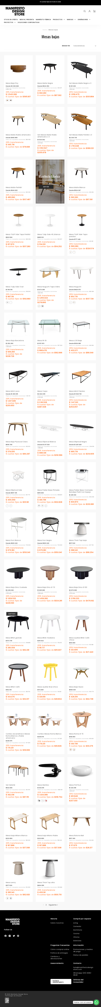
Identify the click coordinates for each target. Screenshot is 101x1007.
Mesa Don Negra (44, 540)
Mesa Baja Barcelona (15, 340)
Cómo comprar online (59, 949)
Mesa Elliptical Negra (78, 442)
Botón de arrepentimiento (58, 981)
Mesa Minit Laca (12, 391)
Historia (53, 919)
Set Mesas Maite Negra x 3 (80, 83)
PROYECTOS (8, 22)
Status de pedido (80, 955)
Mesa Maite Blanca (77, 187)
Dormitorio (77, 930)
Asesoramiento (57, 963)
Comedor (77, 926)
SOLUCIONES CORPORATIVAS (28, 22)
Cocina (76, 933)
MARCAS (70, 19)
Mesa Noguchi (75, 287)
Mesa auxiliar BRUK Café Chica (79, 639)
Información (78, 945)
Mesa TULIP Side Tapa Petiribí (18, 234)
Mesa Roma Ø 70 (76, 734)
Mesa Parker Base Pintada (48, 490)
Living (75, 923)
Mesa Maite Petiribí (14, 187)
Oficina (76, 937)
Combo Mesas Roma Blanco (49, 734)
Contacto (77, 963)
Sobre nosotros (57, 923)
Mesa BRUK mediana (46, 638)
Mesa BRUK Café (13, 687)
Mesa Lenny (11, 882)
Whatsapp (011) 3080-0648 (82, 974)
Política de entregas (59, 953)
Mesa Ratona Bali (76, 835)
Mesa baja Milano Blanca (16, 835)
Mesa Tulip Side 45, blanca (48, 234)
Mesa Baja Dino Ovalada (16, 587)
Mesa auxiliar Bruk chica (47, 687)
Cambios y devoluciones (56, 957)
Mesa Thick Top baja (78, 540)
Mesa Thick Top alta (46, 882)
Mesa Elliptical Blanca (46, 442)
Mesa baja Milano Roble (47, 835)
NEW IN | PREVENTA (27, 19)
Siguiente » (53, 905)
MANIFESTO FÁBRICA (43, 19)
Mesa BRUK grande (14, 638)
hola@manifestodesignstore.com (83, 968)
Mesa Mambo (43, 785)
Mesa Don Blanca (13, 540)
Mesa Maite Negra (45, 83)
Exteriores (77, 941)
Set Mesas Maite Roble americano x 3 (47, 136)
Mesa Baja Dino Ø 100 (78, 587)
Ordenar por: (66, 46)
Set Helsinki (10, 785)
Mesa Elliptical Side (14, 490)
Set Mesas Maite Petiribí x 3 (80, 135)
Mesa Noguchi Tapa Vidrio (48, 287)
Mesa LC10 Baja (75, 340)
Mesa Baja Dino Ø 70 (46, 587)
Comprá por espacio (82, 919)
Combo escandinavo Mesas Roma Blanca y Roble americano (18, 736)
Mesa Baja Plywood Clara (16, 442)
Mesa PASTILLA (75, 785)
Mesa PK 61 (42, 340)
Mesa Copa (42, 391)
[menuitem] (11, 19)
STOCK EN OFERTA (11, 19)
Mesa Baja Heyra (76, 687)
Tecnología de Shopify (13, 996)
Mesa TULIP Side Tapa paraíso (78, 235)
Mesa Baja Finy (12, 83)
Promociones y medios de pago (83, 950)
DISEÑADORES (83, 19)
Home (45, 30)
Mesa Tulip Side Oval (14, 287)
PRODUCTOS (57, 19)
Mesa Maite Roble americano (18, 135)
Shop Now (46, 187)
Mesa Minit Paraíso (77, 391)
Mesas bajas (53, 30)
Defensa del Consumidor (78, 981)
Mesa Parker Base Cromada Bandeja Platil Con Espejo (81, 491)
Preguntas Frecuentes (60, 945)
